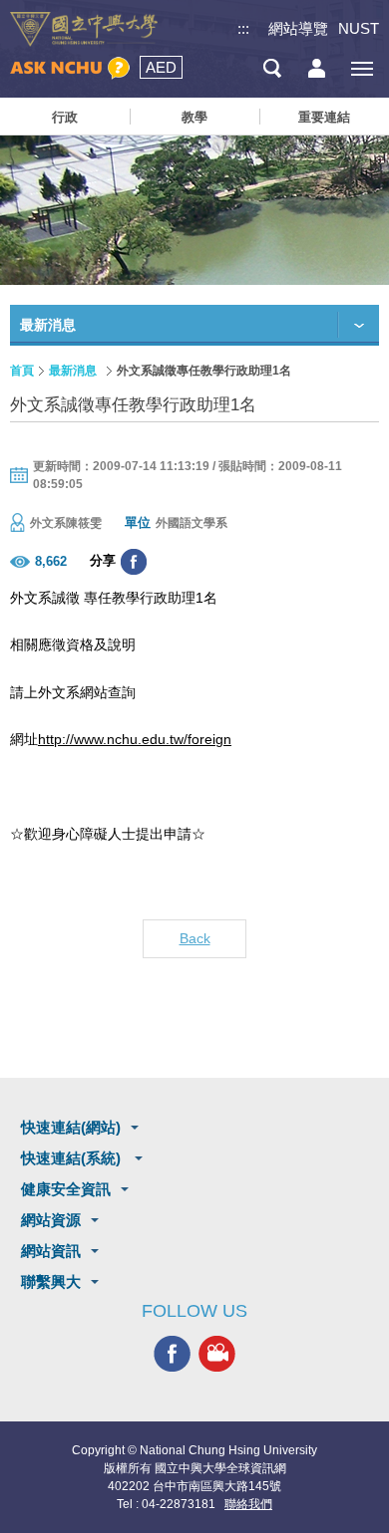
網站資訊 (51, 1250)
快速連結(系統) (73, 1158)
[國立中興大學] (84, 29)
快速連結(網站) (71, 1127)
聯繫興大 (51, 1281)
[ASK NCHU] (70, 68)
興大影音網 (216, 1353)
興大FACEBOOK (172, 1353)
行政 (65, 117)
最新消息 (73, 371)
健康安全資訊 (66, 1188)
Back (195, 938)
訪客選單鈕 (316, 68)
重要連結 (324, 117)
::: (243, 28)
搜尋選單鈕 (271, 68)
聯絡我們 (248, 1504)
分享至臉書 (134, 562)
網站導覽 (298, 28)
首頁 (22, 371)
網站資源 (51, 1219)
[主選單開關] (361, 68)
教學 (194, 117)
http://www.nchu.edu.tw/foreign (134, 739)
